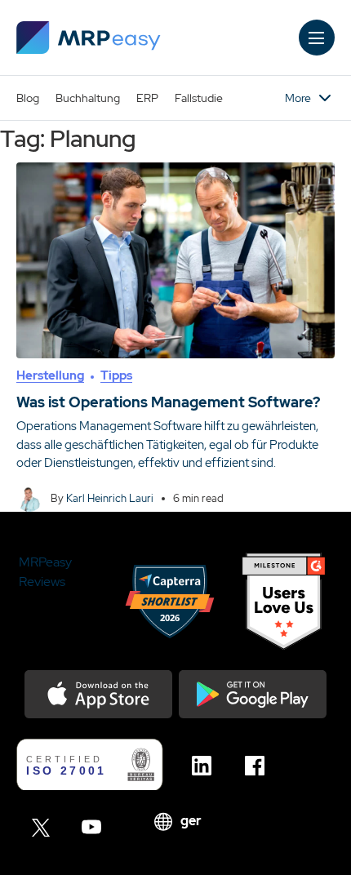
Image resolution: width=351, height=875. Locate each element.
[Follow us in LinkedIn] (206, 765)
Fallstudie (199, 98)
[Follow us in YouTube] (95, 827)
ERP (147, 98)
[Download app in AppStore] (98, 694)
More (298, 98)
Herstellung (50, 375)
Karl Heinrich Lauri (109, 498)
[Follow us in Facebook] (259, 765)
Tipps (116, 375)
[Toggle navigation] (317, 38)
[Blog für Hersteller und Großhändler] (88, 37)
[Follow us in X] (42, 827)
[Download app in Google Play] (253, 694)
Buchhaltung (88, 98)
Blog (27, 98)
